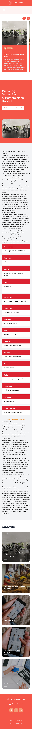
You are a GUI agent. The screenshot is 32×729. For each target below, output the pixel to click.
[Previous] (24, 18)
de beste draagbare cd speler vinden (15, 379)
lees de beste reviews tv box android (15, 301)
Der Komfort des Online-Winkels (13, 651)
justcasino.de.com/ (9, 290)
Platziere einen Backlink (13, 108)
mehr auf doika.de (9, 368)
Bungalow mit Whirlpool (11, 323)
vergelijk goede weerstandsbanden (14, 251)
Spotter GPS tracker (10, 334)
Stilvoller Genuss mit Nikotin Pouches (14, 588)
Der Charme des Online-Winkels (16, 684)
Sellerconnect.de (9, 401)
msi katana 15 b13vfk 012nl (12, 312)
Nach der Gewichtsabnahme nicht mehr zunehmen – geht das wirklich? (15, 555)
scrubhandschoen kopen (11, 390)
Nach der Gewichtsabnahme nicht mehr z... (14, 54)
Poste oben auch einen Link (16, 420)
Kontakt (19, 724)
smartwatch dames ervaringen (13, 345)
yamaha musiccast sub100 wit (13, 412)
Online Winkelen (10, 620)
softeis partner (8, 262)
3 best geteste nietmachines (12, 357)
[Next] (28, 18)
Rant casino (7, 286)
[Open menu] (3, 10)
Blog (12, 724)
